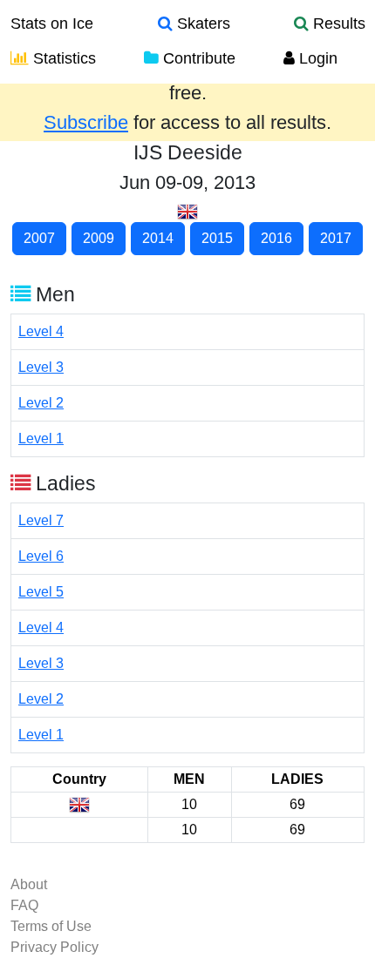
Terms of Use (51, 926)
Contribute (197, 58)
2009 (98, 238)
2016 (276, 238)
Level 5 (41, 591)
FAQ (24, 905)
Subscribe (86, 122)
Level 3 (41, 367)
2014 (158, 238)
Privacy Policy (54, 947)
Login (316, 58)
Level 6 (41, 556)
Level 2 (41, 402)
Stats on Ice (51, 23)
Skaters (201, 23)
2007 (39, 238)
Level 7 (41, 520)
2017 (335, 238)
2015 (217, 238)
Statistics (62, 58)
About (28, 884)
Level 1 (41, 438)
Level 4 (41, 331)
